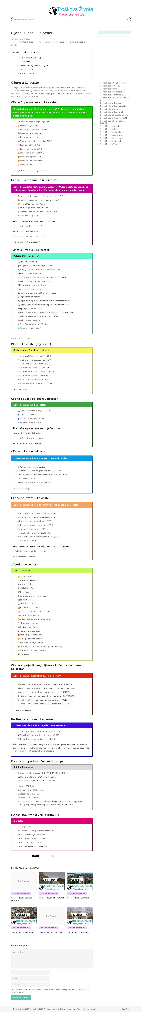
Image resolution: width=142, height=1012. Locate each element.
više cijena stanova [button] (23, 710)
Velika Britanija (21, 893)
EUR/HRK (102, 74)
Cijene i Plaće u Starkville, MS (112, 89)
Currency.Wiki (124, 74)
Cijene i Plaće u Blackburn (22, 932)
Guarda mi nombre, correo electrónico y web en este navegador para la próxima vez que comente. (50, 991)
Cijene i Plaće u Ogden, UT (111, 112)
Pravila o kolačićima (51, 1009)
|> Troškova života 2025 (20, 1009)
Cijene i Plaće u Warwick (78, 898)
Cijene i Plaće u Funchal (110, 141)
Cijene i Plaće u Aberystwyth (51, 898)
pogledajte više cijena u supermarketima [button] (32, 171)
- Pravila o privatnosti (67, 1009)
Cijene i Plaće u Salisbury (78, 932)
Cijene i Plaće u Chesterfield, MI (113, 118)
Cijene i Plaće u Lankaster (50, 932)
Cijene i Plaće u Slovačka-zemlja (114, 115)
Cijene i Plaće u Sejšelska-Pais (113, 83)
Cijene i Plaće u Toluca (109, 144)
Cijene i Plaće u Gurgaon (110, 103)
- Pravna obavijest (82, 1009)
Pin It (54, 856)
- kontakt (93, 1009)
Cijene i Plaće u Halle (109, 129)
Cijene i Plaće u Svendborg (111, 138)
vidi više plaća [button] (21, 389)
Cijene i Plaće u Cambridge (111, 132)
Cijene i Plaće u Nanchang (111, 95)
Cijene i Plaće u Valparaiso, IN (112, 92)
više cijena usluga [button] (23, 489)
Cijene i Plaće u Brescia (110, 86)
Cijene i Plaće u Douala (110, 126)
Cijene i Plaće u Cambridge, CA (113, 106)
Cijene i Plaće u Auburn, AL (111, 135)
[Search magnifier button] (128, 19)
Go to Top (125, 1009)
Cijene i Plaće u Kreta (109, 109)
